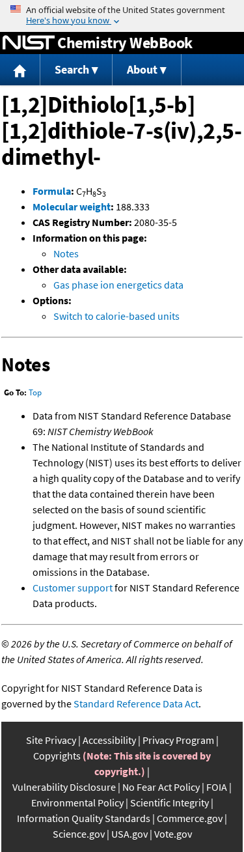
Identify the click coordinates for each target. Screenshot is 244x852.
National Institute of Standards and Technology (29, 43)
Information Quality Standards (83, 818)
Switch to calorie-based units (116, 315)
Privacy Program (178, 739)
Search (72, 69)
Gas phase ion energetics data (118, 284)
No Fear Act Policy (161, 786)
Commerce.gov (190, 818)
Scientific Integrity (169, 802)
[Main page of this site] (20, 70)
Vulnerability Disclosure (64, 786)
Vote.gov (173, 833)
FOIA (216, 786)
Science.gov (79, 833)
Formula (52, 190)
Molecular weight (72, 206)
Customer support (73, 587)
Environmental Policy (77, 802)
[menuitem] (20, 70)
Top (35, 392)
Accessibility (109, 739)
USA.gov (129, 833)
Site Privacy (51, 739)
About (142, 69)
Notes (66, 253)
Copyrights (57, 755)
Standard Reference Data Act (136, 703)
